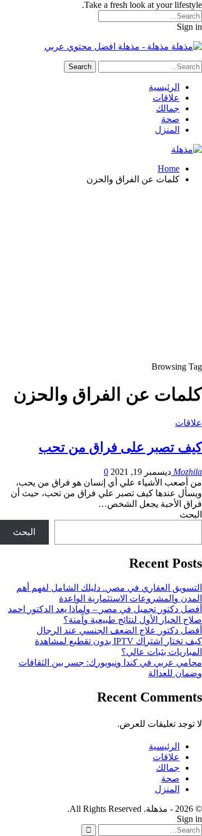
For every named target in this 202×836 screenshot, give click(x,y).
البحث (191, 514)
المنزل (167, 129)
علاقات (166, 97)
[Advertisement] (101, 275)
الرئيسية (164, 87)
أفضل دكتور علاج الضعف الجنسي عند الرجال (119, 630)
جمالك (168, 108)
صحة (170, 119)
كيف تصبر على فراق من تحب (120, 447)
